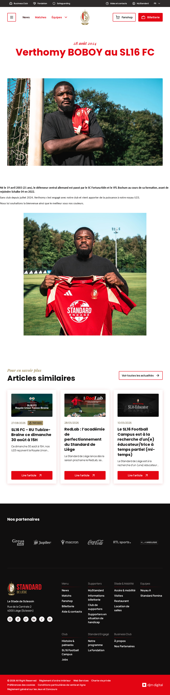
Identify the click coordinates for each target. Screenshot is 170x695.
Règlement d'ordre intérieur (55, 680)
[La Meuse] (149, 542)
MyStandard (143, 3)
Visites (118, 595)
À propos (120, 641)
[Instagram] (10, 619)
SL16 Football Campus (70, 652)
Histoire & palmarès (68, 643)
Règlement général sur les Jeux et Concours (32, 689)
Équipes (57, 17)
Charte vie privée (101, 680)
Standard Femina (151, 595)
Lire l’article (29, 475)
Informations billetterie (96, 597)
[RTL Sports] (122, 542)
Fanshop (127, 17)
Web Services (81, 680)
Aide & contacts (72, 611)
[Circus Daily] (18, 542)
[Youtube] (49, 619)
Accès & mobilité (124, 590)
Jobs (65, 659)
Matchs (66, 595)
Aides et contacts (118, 3)
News (26, 17)
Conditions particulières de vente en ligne (61, 684)
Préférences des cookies (21, 684)
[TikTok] (41, 619)
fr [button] (155, 3)
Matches (40, 17)
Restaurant (121, 601)
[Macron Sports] (69, 542)
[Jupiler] (42, 542)
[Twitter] (26, 619)
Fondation (42, 3)
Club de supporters (95, 607)
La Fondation (96, 650)
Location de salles (121, 608)
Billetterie (153, 17)
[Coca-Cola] (96, 542)
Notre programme (95, 643)
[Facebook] (18, 619)
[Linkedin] (34, 619)
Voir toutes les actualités (138, 375)
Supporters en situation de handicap (97, 618)
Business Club (21, 3)
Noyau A (145, 590)
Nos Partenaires (124, 646)
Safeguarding (63, 3)
